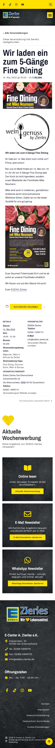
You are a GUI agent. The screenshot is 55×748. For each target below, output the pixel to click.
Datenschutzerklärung (38, 715)
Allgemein (7, 354)
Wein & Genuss (16, 367)
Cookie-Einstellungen (38, 727)
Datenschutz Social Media (36, 721)
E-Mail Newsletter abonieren (27, 537)
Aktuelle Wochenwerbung (27, 491)
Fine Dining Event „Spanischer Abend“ (34, 400)
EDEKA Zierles (19, 289)
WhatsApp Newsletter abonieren (27, 583)
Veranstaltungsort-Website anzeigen (20, 392)
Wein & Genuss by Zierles (11, 356)
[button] (50, 4)
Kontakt (45, 704)
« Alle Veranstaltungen (15, 33)
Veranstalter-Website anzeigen (37, 344)
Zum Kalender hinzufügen (26, 307)
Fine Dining (8, 364)
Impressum (43, 709)
